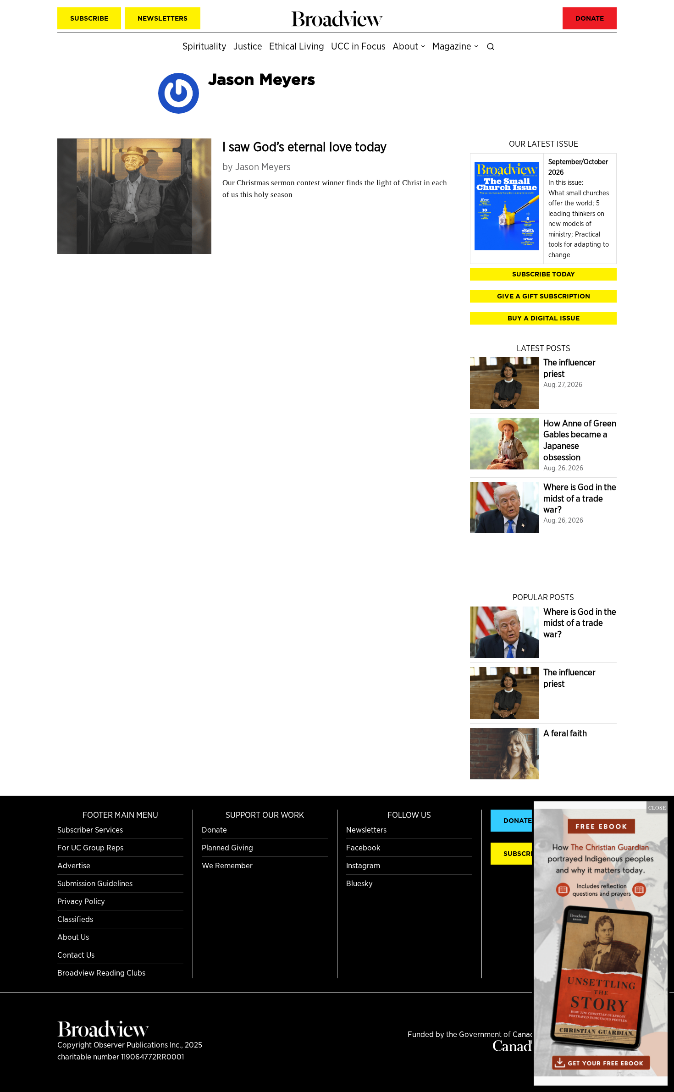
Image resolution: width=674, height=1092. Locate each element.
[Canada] (516, 1048)
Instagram (363, 865)
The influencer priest (569, 368)
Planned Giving (227, 847)
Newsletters (366, 829)
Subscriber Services (90, 829)
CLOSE (657, 807)
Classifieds (75, 919)
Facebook (363, 847)
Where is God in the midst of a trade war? (579, 498)
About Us (73, 937)
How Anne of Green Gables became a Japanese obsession (579, 440)
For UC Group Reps (90, 847)
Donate (214, 829)
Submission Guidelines (95, 883)
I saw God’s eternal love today (304, 146)
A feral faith (565, 733)
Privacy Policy (81, 901)
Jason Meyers (263, 166)
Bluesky (359, 883)
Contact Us (75, 955)
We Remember (227, 865)
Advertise (73, 865)
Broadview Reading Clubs (101, 972)
